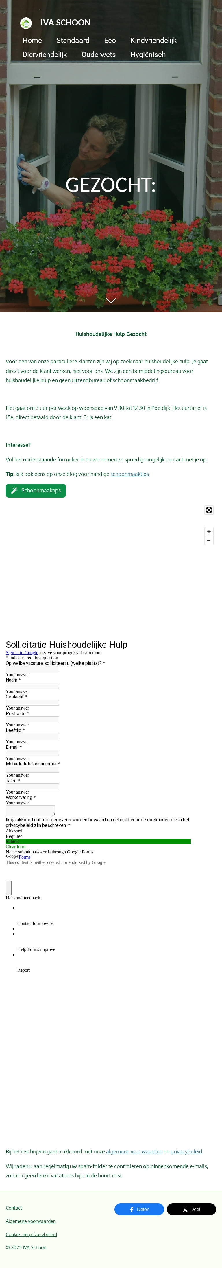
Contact (14, 1208)
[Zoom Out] (209, 540)
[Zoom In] (209, 531)
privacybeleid (186, 1151)
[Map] (111, 525)
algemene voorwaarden (134, 1151)
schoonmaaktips (129, 474)
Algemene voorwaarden (31, 1221)
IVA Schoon (65, 23)
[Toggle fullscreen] (209, 510)
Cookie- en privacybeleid (31, 1234)
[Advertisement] (111, 593)
